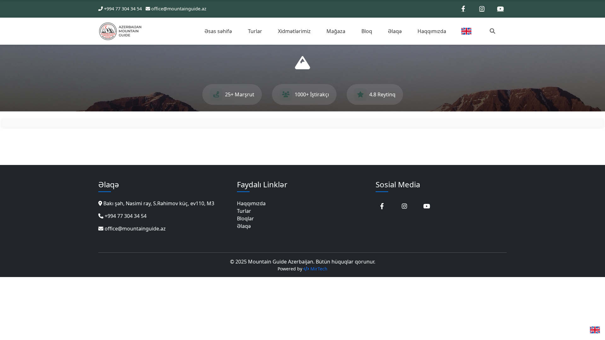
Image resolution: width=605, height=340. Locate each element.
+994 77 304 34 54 (123, 9)
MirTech (318, 269)
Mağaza (335, 31)
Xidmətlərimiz (294, 31)
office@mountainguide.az (178, 9)
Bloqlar (245, 218)
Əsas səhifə (218, 31)
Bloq (366, 31)
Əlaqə (395, 31)
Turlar (255, 31)
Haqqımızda (432, 31)
